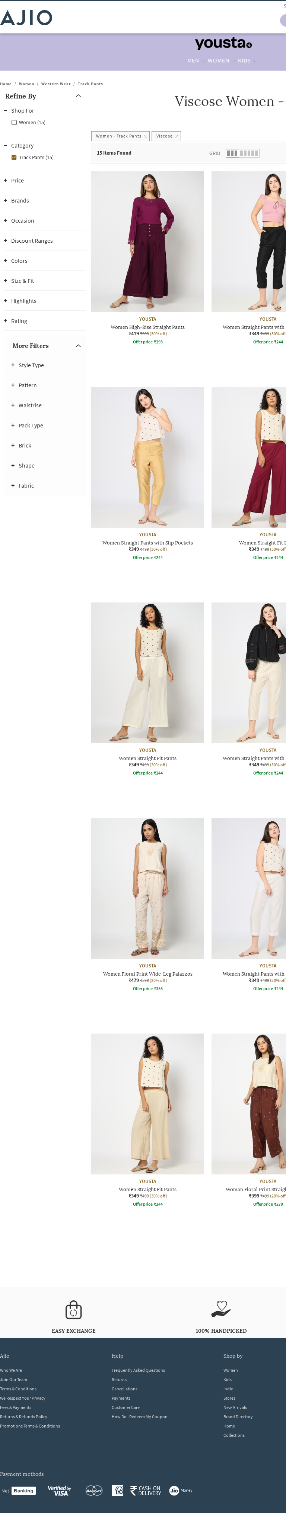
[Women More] (233, 60)
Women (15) (32, 122)
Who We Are (11, 1370)
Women (26, 83)
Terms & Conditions (18, 1388)
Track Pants (90, 83)
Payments (121, 1398)
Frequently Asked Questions (138, 1370)
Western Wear (56, 83)
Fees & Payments (15, 1407)
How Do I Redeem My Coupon (140, 1416)
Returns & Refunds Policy (23, 1416)
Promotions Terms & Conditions (30, 1426)
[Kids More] (255, 60)
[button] (44, 96)
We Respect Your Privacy (22, 1398)
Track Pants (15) (36, 157)
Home (6, 83)
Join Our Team (13, 1379)
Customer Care (126, 1407)
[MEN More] (203, 60)
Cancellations (124, 1388)
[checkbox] (44, 121)
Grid (214, 153)
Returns (119, 1379)
